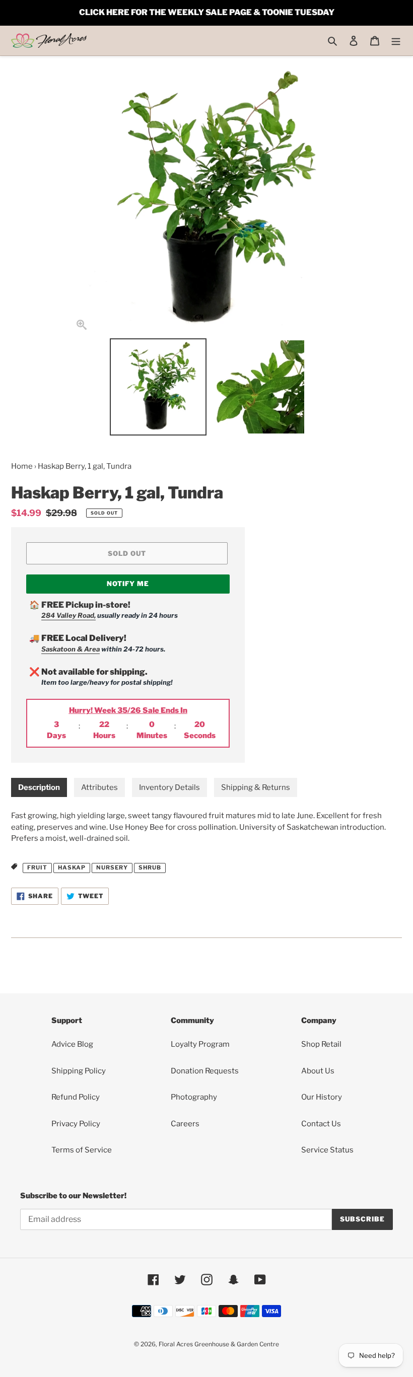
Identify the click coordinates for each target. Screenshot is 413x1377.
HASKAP (72, 867)
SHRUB (150, 867)
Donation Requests (205, 1070)
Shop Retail (321, 1044)
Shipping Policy (78, 1070)
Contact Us (321, 1123)
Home (22, 466)
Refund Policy (75, 1097)
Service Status (327, 1149)
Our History (321, 1097)
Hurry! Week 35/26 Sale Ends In (128, 710)
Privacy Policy (75, 1123)
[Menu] (395, 40)
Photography (194, 1097)
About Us (317, 1070)
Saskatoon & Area (70, 649)
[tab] (39, 788)
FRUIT (37, 867)
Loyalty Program (200, 1044)
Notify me (128, 583)
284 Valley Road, (68, 615)
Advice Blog (72, 1044)
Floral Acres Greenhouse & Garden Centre (219, 1344)
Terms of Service (81, 1149)
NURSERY (112, 867)
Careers (185, 1123)
